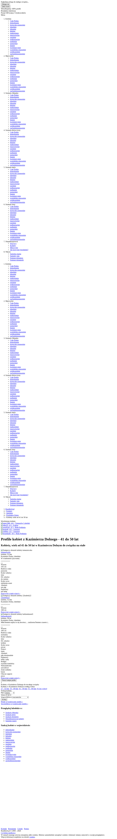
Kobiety (13, 246)
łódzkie (12, 31)
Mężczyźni (14, 248)
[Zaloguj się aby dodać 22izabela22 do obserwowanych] (7, 604)
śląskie (12, 46)
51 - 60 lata (32, 689)
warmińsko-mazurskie (18, 50)
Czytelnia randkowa (8, 833)
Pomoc (26, 829)
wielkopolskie (15, 52)
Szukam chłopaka (11, 713)
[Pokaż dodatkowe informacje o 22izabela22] (2, 604)
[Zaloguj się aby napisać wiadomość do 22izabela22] (4, 604)
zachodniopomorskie (17, 54)
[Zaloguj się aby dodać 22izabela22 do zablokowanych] (9, 604)
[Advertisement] (58, 780)
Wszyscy (13, 244)
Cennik (20, 829)
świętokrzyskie (15, 48)
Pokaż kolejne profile (9, 680)
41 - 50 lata (23, 689)
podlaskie (13, 41)
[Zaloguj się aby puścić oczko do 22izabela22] (5, 604)
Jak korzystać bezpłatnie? (19, 250)
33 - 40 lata (14, 689)
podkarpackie (15, 39)
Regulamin (12, 829)
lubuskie (13, 29)
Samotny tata (14, 256)
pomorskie (14, 44)
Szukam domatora (16, 258)
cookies (32, 837)
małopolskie (14, 33)
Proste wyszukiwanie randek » (12, 702)
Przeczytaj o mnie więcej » (10, 593)
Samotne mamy (11, 721)
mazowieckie (15, 35)
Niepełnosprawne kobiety (14, 719)
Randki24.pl (9, 509)
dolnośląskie (14, 23)
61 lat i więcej (42, 689)
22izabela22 (5, 598)
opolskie (13, 37)
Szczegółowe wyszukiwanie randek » (14, 704)
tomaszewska (6, 552)
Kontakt (4, 829)
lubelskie (13, 27)
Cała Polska (14, 21)
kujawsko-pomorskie (17, 25)
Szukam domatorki (17, 260)
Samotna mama (15, 254)
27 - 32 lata (5, 689)
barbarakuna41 (6, 616)
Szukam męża (10, 715)
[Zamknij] (2, 563)
